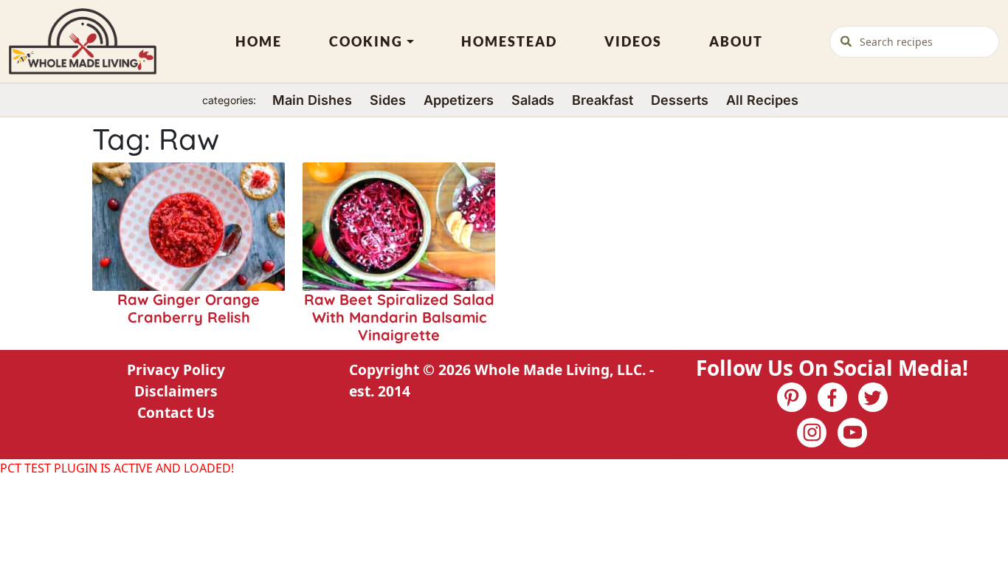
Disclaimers (176, 391)
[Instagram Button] (811, 432)
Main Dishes (312, 100)
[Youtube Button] (852, 432)
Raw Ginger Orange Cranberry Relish (188, 308)
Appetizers (459, 100)
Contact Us (176, 412)
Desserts (679, 100)
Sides (388, 100)
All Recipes (762, 100)
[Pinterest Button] (792, 397)
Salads (532, 100)
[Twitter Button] (873, 397)
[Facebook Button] (832, 397)
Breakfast (602, 100)
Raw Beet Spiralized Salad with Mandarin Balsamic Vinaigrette (399, 317)
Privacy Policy (176, 369)
